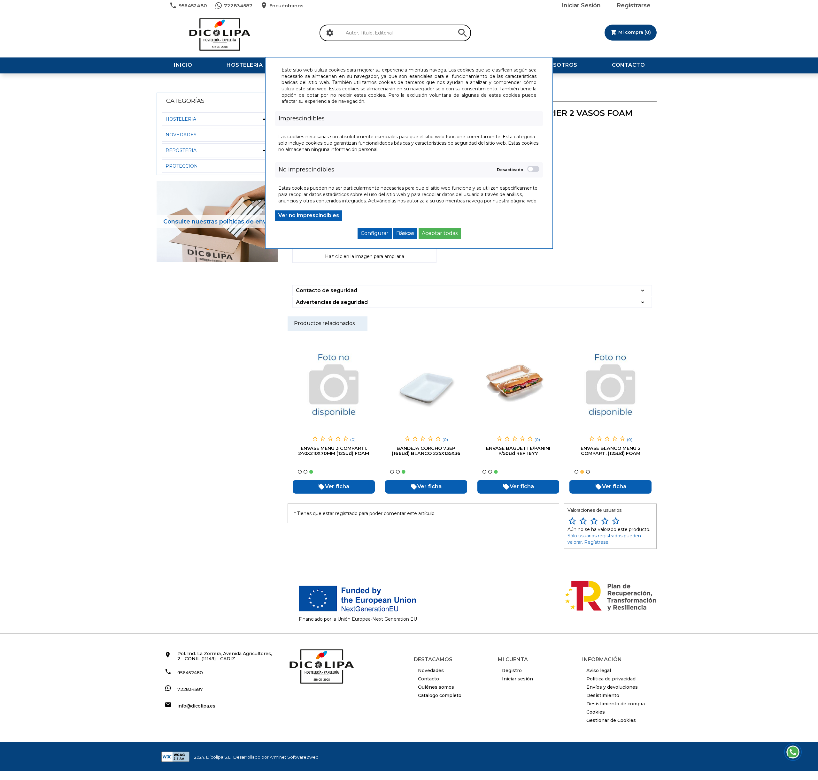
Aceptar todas (440, 233)
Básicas (405, 233)
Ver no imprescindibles (308, 215)
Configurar (375, 233)
